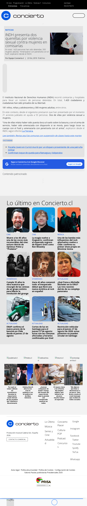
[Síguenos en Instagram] (50, 15)
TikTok (75, 452)
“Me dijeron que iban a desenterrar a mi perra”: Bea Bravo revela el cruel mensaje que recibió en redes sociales (75, 393)
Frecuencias (24, 6)
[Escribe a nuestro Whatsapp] (71, 15)
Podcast (62, 438)
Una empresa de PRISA (43, 480)
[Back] (43, 502)
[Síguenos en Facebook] (54, 15)
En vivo (9, 3)
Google (75, 421)
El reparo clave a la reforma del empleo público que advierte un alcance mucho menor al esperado (59, 393)
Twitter (75, 439)
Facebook (74, 435)
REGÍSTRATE (69, 6)
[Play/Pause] (54, 502)
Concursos (46, 3)
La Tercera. (27, 131)
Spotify (75, 448)
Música (48, 426)
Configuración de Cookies (65, 470)
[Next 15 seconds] (60, 502)
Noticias (37, 3)
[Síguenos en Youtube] (61, 15)
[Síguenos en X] (57, 15)
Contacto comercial (17, 439)
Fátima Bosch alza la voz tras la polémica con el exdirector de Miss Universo (28, 392)
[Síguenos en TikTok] (67, 15)
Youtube (76, 443)
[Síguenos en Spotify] (64, 15)
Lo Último (28, 3)
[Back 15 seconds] (48, 502)
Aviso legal (15, 470)
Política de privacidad (29, 470)
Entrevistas (12, 6)
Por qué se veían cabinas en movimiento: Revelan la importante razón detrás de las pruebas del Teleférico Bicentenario (12, 395)
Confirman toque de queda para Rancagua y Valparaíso (35, 152)
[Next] (66, 502)
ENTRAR (67, 3)
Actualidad (8, 140)
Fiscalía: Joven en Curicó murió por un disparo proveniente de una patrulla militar (45, 148)
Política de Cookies (46, 470)
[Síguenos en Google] (47, 15)
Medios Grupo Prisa (43, 485)
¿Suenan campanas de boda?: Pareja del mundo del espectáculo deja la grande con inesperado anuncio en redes (43, 395)
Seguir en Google (74, 164)
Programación (18, 3)
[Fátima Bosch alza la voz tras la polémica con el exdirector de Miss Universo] (27, 374)
